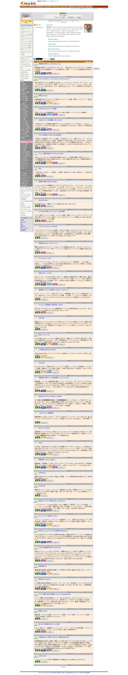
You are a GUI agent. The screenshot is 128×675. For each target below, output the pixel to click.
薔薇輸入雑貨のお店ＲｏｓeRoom (48, 181)
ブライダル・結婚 (26, 207)
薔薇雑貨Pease (42, 566)
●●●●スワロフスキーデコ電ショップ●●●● (50, 396)
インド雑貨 (24, 113)
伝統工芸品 (24, 185)
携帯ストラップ (25, 183)
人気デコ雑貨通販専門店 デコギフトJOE (50, 547)
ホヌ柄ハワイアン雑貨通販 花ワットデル (50, 120)
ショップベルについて (46, 672)
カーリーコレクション (27, 139)
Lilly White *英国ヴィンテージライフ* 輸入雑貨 (52, 211)
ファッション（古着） (27, 41)
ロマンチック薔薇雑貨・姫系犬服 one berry (51, 304)
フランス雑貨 (25, 96)
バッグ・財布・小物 (26, 66)
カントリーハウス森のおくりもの (48, 515)
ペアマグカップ (25, 86)
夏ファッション (24, 228)
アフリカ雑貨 (25, 121)
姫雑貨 (23, 137)
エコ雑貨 (24, 149)
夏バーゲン (23, 222)
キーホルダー (25, 181)
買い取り (24, 215)
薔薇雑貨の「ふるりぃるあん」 (47, 459)
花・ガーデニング (26, 209)
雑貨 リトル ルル (44, 334)
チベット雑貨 (25, 111)
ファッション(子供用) (27, 56)
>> (65, 22)
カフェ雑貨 (24, 147)
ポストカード (25, 179)
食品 (23, 203)
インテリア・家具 (26, 195)
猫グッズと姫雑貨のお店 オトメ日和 (49, 624)
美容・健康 (24, 72)
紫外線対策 (23, 230)
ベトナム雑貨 (25, 115)
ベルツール (77, 672)
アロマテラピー (25, 163)
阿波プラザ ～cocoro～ (45, 579)
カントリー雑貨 (25, 125)
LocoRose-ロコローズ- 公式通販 (48, 108)
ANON (40, 442)
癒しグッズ (24, 167)
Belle (40, 168)
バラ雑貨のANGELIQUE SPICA (47, 349)
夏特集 (22, 220)
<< (61, 22)
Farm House (42, 362)
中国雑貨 (24, 109)
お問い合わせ (83, 672)
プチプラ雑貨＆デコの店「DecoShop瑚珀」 (50, 135)
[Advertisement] (51, 11)
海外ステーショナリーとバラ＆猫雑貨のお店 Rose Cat (53, 530)
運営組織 (88, 672)
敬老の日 (23, 226)
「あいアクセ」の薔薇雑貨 (46, 413)
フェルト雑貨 (25, 143)
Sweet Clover (42, 486)
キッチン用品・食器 (26, 187)
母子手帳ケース (25, 159)
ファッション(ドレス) (27, 43)
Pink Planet (41, 318)
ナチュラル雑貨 (25, 131)
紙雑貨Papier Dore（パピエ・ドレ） (48, 243)
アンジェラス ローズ (45, 258)
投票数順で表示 (88, 61)
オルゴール (24, 175)
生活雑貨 (24, 84)
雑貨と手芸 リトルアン (45, 273)
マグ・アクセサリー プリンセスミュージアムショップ (54, 78)
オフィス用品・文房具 (27, 201)
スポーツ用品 (25, 78)
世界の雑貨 (24, 88)
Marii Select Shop (43, 200)
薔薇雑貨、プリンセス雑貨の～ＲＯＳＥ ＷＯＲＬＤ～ (54, 289)
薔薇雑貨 (24, 141)
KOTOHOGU (42, 472)
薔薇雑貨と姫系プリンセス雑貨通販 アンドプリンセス (54, 377)
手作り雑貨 (24, 145)
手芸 (23, 193)
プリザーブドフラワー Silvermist (48, 226)
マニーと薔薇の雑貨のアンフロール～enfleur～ (51, 153)
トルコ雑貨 (24, 105)
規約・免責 (62, 672)
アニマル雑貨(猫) (26, 153)
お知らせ (73, 672)
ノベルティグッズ (26, 177)
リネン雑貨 (24, 133)
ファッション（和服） (27, 45)
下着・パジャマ (25, 58)
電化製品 (24, 199)
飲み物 (23, 205)
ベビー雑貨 (24, 157)
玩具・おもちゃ (25, 74)
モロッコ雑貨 (25, 123)
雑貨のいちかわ (43, 95)
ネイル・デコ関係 (26, 70)
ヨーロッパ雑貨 (25, 92)
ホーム (40, 672)
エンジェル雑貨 (25, 135)
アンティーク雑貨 (26, 127)
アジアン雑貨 (25, 107)
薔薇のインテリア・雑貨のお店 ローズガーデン (52, 500)
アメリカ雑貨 (25, 100)
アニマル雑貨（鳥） (26, 155)
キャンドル (24, 165)
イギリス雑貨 (25, 98)
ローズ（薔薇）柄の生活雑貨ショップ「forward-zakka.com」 (55, 594)
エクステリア (25, 197)
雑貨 (23, 80)
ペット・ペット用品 (26, 211)
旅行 (22, 224)
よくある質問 (67, 672)
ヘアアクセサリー (26, 64)
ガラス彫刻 (24, 173)
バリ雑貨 (24, 119)
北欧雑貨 (24, 94)
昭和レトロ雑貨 (25, 129)
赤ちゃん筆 (24, 161)
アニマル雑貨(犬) (26, 151)
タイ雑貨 (24, 117)
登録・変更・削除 (55, 672)
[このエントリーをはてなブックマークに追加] (35, 59)
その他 (23, 213)
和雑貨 (23, 90)
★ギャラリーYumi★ (44, 428)
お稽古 (23, 54)
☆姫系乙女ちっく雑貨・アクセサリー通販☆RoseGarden (54, 637)
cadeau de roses (42, 655)
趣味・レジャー (25, 76)
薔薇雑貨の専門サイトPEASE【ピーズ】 (50, 63)
